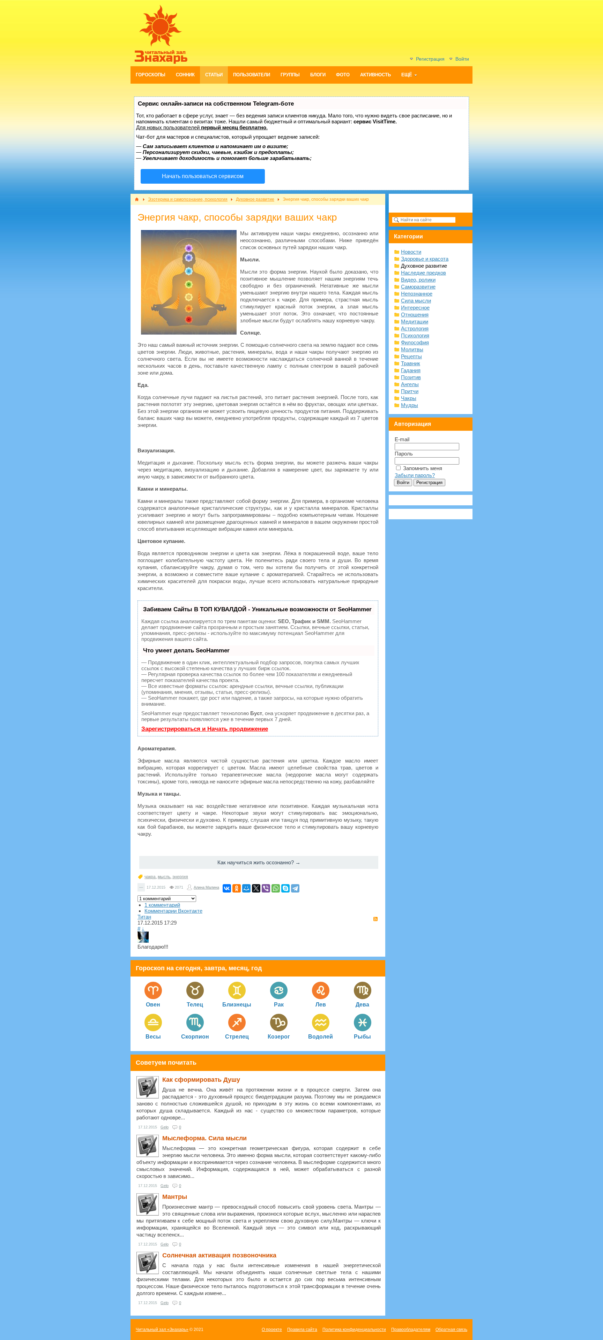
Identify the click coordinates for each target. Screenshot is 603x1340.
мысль (164, 876)
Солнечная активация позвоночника (219, 1255)
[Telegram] (295, 888)
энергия (180, 876)
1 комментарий (162, 905)
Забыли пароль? (415, 475)
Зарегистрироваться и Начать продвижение (204, 729)
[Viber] (266, 888)
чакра (150, 876)
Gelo (165, 1127)
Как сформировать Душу (201, 1079)
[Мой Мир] (246, 888)
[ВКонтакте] (227, 888)
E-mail (402, 439)
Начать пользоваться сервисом (203, 176)
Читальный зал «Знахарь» (162, 1329)
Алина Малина (206, 887)
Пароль (404, 454)
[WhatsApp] (275, 888)
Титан (144, 917)
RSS (375, 919)
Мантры (174, 1196)
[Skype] (285, 888)
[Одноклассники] (236, 888)
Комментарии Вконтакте (173, 911)
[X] (256, 888)
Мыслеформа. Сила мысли (204, 1138)
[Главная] (137, 199)
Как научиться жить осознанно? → (258, 862)
